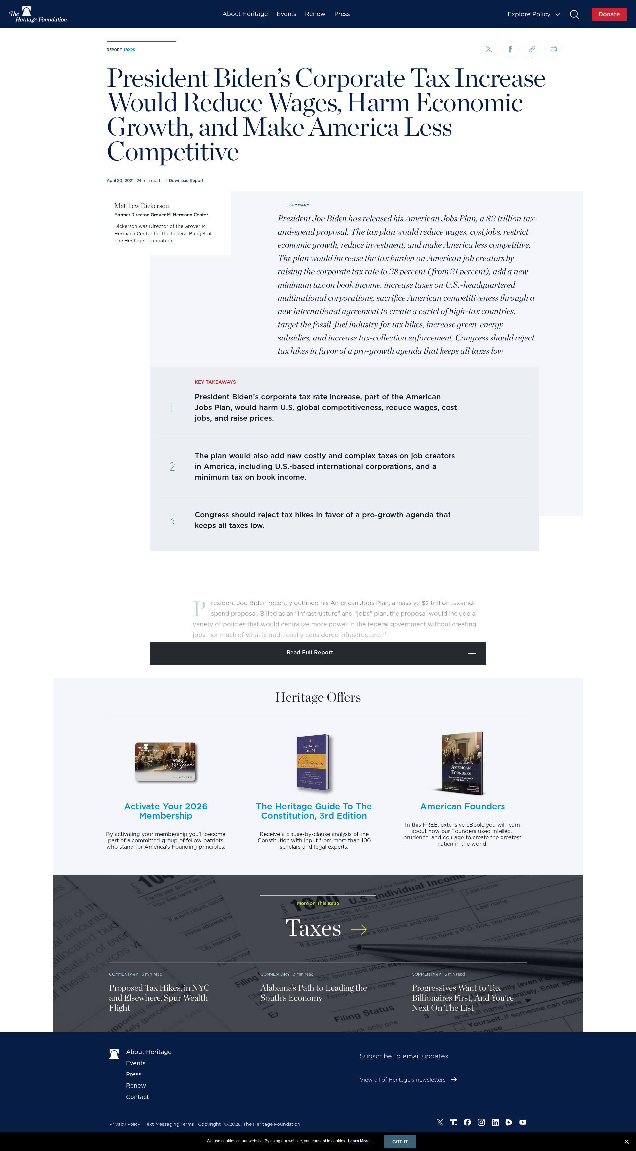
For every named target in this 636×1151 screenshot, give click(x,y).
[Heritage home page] (114, 1053)
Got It (400, 1141)
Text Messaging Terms (169, 1124)
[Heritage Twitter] (440, 1123)
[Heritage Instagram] (481, 1123)
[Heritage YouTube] (523, 1123)
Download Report (186, 180)
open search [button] (574, 14)
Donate (609, 14)
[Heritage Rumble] (509, 1123)
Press (342, 13)
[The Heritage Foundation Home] (38, 14)
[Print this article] (553, 49)
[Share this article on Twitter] (489, 50)
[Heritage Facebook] (467, 1123)
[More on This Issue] (359, 925)
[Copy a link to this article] (532, 49)
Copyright (209, 1124)
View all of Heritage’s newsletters (403, 1080)
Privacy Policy (124, 1124)
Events (286, 13)
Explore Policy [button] (529, 14)
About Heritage (245, 13)
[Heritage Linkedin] (495, 1123)
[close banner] (627, 1143)
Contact (137, 1096)
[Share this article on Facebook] (510, 49)
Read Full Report (310, 652)
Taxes (129, 49)
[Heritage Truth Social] (453, 1123)
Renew (315, 13)
